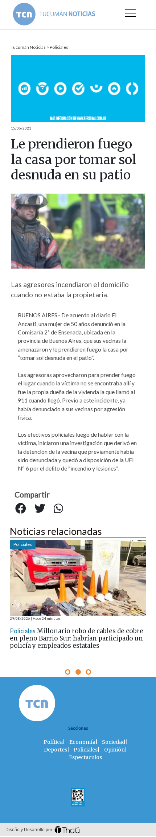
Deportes (55, 749)
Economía (82, 742)
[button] (67, 672)
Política (53, 742)
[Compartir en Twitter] (40, 508)
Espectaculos (85, 757)
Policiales (59, 47)
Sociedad (113, 742)
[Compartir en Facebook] (21, 508)
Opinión (114, 749)
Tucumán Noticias (28, 47)
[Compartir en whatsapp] (58, 508)
